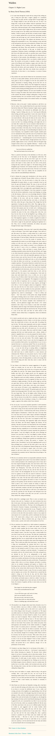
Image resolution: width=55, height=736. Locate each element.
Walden (29, 733)
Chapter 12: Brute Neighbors (19, 728)
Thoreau (24, 733)
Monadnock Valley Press (15, 733)
